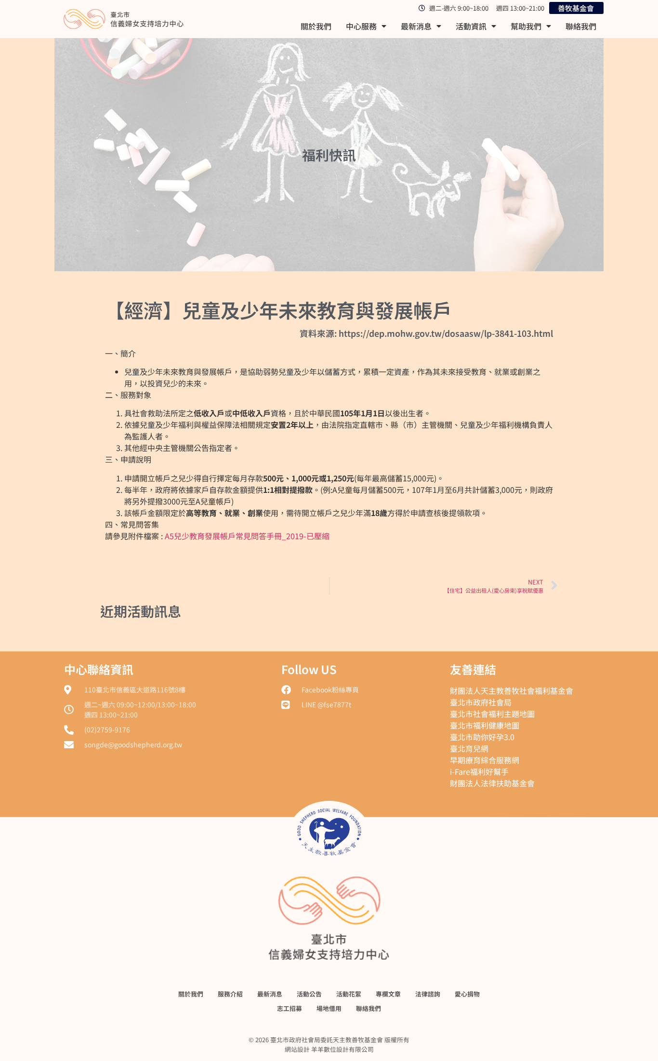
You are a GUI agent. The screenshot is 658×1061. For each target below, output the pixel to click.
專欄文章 (388, 993)
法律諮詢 (427, 993)
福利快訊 (329, 154)
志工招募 (289, 1008)
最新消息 (416, 26)
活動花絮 (348, 993)
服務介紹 (230, 993)
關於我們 (316, 26)
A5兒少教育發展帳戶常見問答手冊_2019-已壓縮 (247, 536)
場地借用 (329, 1008)
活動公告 (309, 993)
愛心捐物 (467, 993)
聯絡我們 (581, 26)
